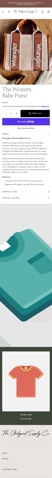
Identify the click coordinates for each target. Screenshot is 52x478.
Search (5, 459)
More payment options (26, 128)
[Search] (9, 12)
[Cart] (49, 12)
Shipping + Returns (10, 198)
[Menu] (3, 12)
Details (5, 134)
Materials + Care (9, 192)
